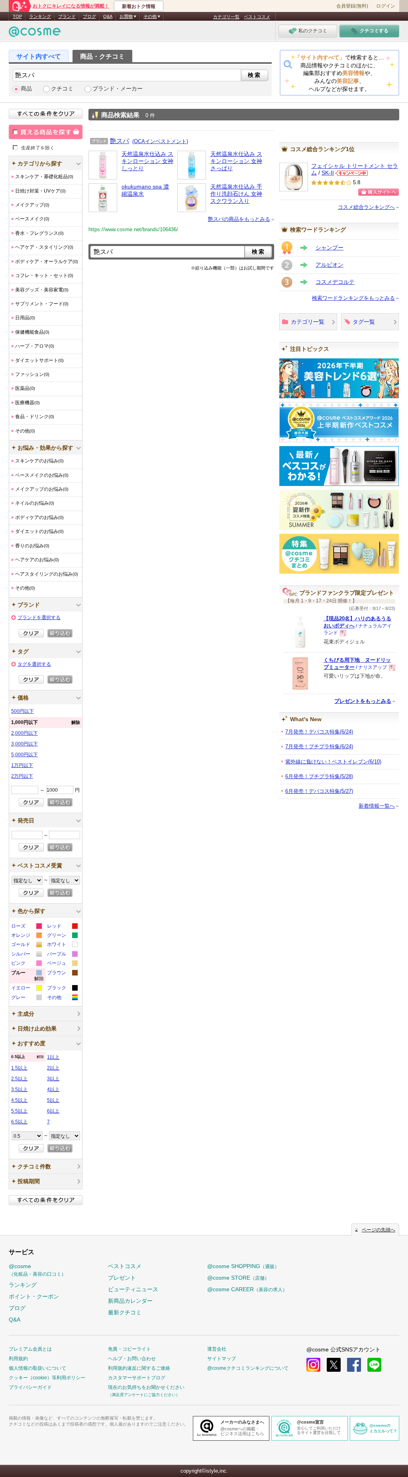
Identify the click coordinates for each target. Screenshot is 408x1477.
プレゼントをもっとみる (362, 701)
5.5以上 (19, 1111)
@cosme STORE (238, 1277)
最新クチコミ (124, 1312)
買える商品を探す (45, 132)
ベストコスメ (257, 16)
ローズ (26, 927)
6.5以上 (19, 1122)
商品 (26, 89)
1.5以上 (19, 1068)
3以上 (53, 1079)
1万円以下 (22, 765)
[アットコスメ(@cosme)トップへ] (35, 34)
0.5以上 (27, 1056)
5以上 (53, 1100)
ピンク (26, 964)
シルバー (26, 955)
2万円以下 (22, 776)
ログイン (385, 6)
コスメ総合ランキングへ (366, 207)
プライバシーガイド (30, 1387)
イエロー (26, 989)
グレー (26, 998)
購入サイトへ (378, 192)
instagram (313, 1365)
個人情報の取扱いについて (37, 1368)
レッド (62, 927)
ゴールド (26, 945)
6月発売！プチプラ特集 (319, 776)
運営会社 (216, 1349)
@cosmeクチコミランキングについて (247, 1368)
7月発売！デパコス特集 (319, 732)
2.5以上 (19, 1079)
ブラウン (62, 973)
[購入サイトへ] (378, 192)
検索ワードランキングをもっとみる (353, 298)
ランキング (40, 16)
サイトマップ (221, 1358)
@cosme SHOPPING (243, 1266)
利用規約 (18, 1358)
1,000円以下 (45, 722)
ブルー (27, 977)
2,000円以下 (24, 733)
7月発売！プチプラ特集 (319, 746)
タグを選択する (34, 664)
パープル (62, 955)
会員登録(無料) (352, 6)
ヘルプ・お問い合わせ (132, 1358)
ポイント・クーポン (34, 1296)
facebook (354, 1365)
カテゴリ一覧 (226, 16)
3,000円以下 (24, 744)
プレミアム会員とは (30, 1349)
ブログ (89, 16)
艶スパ (119, 140)
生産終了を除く (38, 147)
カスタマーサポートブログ (136, 1378)
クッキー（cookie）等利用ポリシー (47, 1378)
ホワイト (62, 945)
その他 (62, 998)
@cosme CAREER (247, 1289)
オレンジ (26, 936)
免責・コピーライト (129, 1349)
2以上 (53, 1068)
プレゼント (122, 1277)
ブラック (62, 989)
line (374, 1365)
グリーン (62, 936)
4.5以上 (19, 1100)
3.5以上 (19, 1089)
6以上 (53, 1111)
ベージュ (62, 964)
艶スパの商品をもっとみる (239, 219)
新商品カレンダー (130, 1301)
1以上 (53, 1057)
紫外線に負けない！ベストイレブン (333, 762)
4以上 (53, 1089)
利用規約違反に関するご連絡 (139, 1368)
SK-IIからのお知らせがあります (351, 173)
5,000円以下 (24, 754)
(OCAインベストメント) (160, 141)
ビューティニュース (133, 1289)
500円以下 (22, 711)
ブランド (67, 16)
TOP (17, 16)
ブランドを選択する (39, 617)
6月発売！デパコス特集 (319, 791)
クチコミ (62, 89)
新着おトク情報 (138, 6)
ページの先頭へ (378, 1230)
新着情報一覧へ (377, 806)
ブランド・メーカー (117, 89)
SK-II (328, 173)
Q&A (107, 16)
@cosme (37, 1270)
